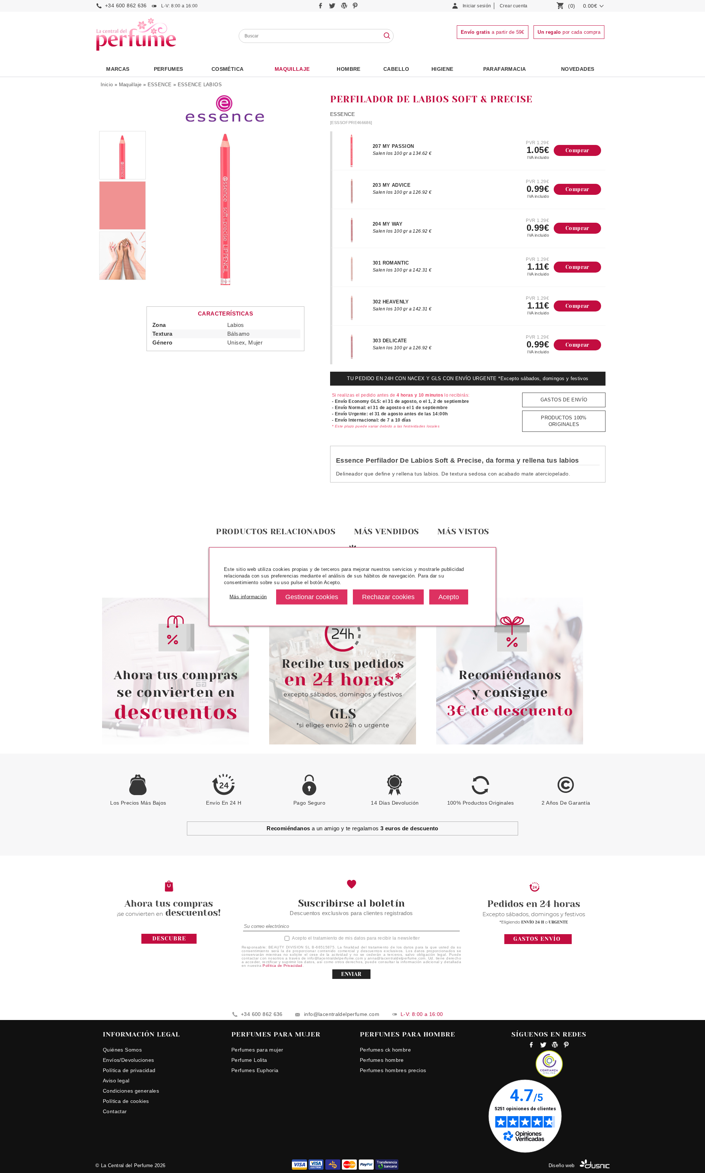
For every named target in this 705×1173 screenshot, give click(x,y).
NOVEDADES (577, 69)
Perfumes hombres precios (393, 1070)
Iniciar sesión (477, 5)
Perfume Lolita (249, 1060)
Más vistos (463, 531)
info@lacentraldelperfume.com (341, 1014)
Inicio (107, 84)
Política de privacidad (129, 1070)
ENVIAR (351, 974)
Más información (248, 597)
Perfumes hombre (382, 1060)
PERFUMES (168, 69)
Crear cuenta (514, 5)
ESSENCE (160, 84)
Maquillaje (292, 69)
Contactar (115, 1111)
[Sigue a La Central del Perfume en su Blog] (344, 7)
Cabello (396, 69)
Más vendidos (386, 531)
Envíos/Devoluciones (128, 1060)
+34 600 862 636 (126, 5)
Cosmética (228, 69)
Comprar (577, 150)
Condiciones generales (131, 1091)
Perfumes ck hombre (385, 1050)
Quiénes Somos (122, 1050)
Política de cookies (126, 1101)
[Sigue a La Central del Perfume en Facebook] (321, 7)
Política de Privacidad (283, 965)
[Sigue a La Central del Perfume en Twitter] (333, 7)
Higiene (442, 69)
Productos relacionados (276, 531)
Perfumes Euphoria (255, 1070)
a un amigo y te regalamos (352, 828)
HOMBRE (348, 69)
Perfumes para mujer (257, 1050)
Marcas (117, 69)
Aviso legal (116, 1080)
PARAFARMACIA (504, 69)
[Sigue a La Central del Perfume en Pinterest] (355, 7)
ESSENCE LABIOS (200, 84)
